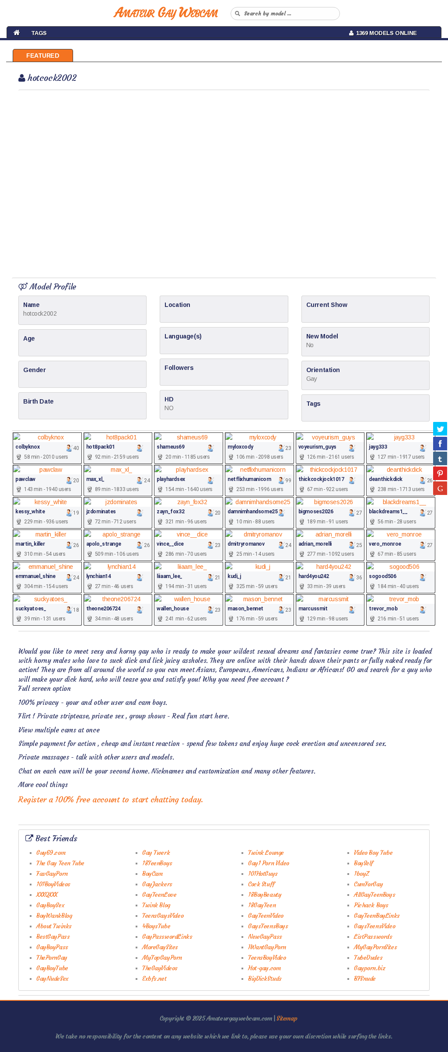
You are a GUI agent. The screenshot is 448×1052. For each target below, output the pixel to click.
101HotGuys (263, 874)
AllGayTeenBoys (374, 895)
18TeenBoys (157, 863)
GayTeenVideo (266, 916)
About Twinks (54, 926)
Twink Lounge (266, 853)
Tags (39, 33)
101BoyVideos (53, 884)
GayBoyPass (52, 947)
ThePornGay (51, 957)
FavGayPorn (52, 874)
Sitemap (286, 1018)
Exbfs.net (154, 978)
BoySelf (363, 863)
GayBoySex (50, 905)
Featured (43, 55)
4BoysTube (156, 926)
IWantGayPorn (267, 947)
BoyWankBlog (54, 916)
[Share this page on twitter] (440, 428)
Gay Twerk (156, 853)
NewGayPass (265, 937)
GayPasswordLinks (167, 937)
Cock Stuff (261, 884)
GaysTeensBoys (268, 926)
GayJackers (157, 884)
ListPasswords (373, 937)
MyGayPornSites (375, 947)
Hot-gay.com (264, 968)
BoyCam (152, 874)
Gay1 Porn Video (268, 863)
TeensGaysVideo (162, 916)
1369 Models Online (385, 33)
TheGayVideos (160, 968)
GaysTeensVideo (374, 926)
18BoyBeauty (264, 895)
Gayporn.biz (369, 968)
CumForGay (368, 884)
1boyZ (361, 874)
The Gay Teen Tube (60, 863)
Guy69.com (50, 853)
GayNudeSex (52, 978)
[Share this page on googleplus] (440, 488)
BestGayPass (53, 937)
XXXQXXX (46, 895)
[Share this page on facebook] (440, 443)
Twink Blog (156, 905)
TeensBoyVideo (267, 957)
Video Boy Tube (373, 853)
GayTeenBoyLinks (377, 916)
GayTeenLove (159, 895)
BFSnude (365, 978)
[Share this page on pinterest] (440, 473)
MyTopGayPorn (162, 957)
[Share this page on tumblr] (440, 458)
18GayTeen (262, 905)
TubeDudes (368, 957)
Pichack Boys (371, 905)
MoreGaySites (160, 947)
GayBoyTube (52, 968)
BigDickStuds (265, 978)
